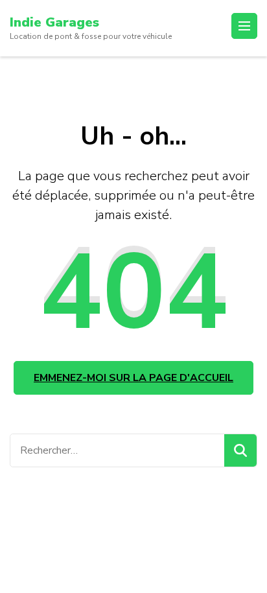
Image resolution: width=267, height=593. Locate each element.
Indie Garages (54, 22)
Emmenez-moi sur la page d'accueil (133, 378)
